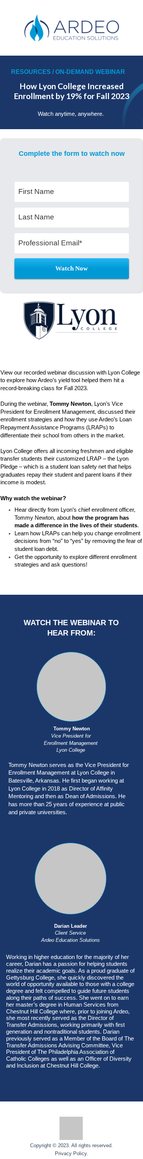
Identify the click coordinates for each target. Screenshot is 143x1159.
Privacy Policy (71, 1153)
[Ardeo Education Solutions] (71, 28)
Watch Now (71, 268)
